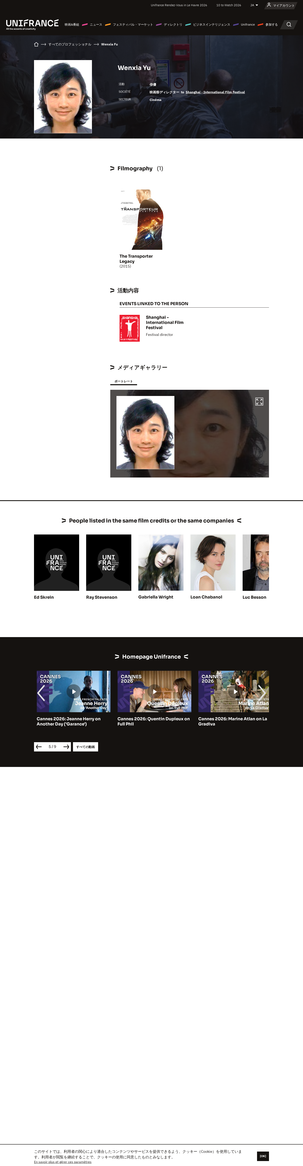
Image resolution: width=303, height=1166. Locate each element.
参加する (271, 24)
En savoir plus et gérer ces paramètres (63, 1162)
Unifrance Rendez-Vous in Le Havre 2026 (179, 5)
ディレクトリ (173, 24)
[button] (259, 402)
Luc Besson (254, 597)
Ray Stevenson (101, 597)
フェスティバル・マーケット (133, 24)
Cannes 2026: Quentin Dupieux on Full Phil (151, 721)
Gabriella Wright (155, 597)
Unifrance (248, 24)
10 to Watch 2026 (228, 5)
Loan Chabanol (206, 597)
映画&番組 (72, 24)
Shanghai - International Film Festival (215, 92)
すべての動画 (85, 747)
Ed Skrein (44, 597)
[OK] (263, 1156)
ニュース (96, 24)
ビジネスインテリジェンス (211, 24)
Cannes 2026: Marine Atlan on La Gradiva (230, 721)
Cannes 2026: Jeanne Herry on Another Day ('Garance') (66, 721)
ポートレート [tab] (123, 381)
